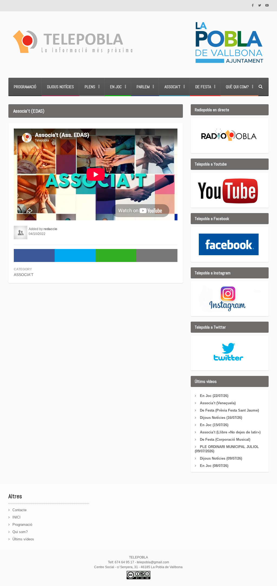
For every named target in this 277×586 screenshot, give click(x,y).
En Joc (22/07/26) (214, 396)
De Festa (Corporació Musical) (225, 439)
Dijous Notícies (60, 87)
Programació (25, 87)
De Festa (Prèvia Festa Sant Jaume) (229, 410)
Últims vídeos (23, 539)
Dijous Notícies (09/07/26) (221, 458)
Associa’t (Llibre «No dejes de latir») (230, 432)
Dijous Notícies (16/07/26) (221, 418)
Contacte (19, 510)
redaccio (50, 229)
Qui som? (20, 532)
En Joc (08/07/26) (214, 466)
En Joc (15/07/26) (214, 425)
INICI (16, 517)
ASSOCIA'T (24, 274)
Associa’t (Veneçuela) (218, 403)
